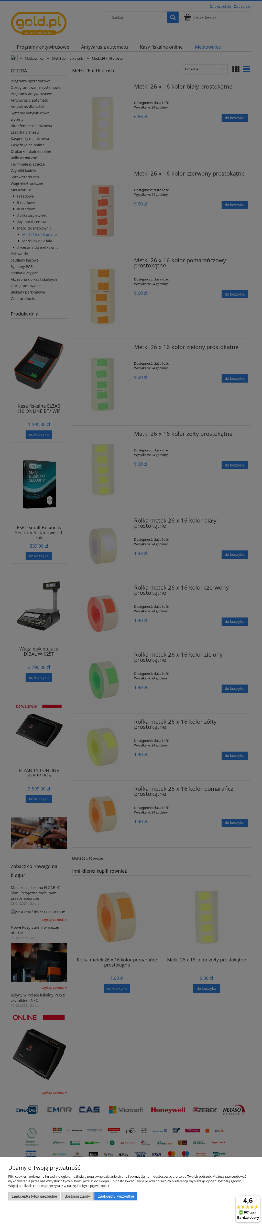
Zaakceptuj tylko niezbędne (34, 1196)
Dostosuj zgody (77, 1196)
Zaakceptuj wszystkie (116, 1196)
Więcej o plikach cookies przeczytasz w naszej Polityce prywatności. (59, 1185)
